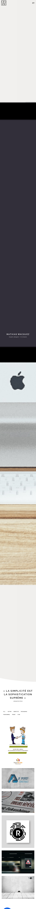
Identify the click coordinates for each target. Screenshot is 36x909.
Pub (19, 715)
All (4, 712)
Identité (16, 712)
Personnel (6, 715)
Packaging (24, 712)
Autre (9, 712)
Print (14, 715)
